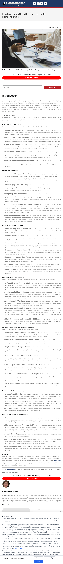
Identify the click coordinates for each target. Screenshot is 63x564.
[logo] (13, 2)
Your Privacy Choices (7, 561)
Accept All (38, 561)
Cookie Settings (50, 558)
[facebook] (34, 3)
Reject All (38, 558)
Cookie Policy (18, 548)
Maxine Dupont (9, 70)
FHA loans (30, 446)
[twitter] (38, 3)
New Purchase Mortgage (49, 70)
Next (58, 27)
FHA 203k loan (19, 418)
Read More (5, 504)
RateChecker (57, 460)
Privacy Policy (5, 558)
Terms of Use (13, 558)
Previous (52, 27)
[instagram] (41, 3)
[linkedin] (45, 3)
